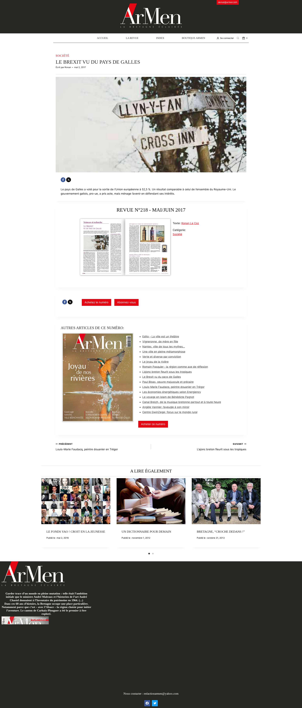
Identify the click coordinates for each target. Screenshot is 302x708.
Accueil (102, 38)
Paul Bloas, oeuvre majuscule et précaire (168, 381)
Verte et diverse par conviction (161, 356)
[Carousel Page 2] (153, 553)
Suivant (258, 515)
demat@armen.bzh (227, 2)
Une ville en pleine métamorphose (163, 351)
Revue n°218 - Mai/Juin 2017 (151, 210)
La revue (132, 38)
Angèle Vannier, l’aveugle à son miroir (165, 407)
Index (160, 38)
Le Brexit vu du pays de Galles (161, 376)
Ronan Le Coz (190, 223)
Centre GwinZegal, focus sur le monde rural (169, 412)
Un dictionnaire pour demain (146, 531)
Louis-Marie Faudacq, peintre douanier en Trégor (173, 387)
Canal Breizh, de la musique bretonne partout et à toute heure (181, 402)
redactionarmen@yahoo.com (161, 693)
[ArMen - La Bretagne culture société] (151, 15)
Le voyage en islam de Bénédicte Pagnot (168, 397)
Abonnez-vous (126, 302)
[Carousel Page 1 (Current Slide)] (149, 553)
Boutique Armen (193, 38)
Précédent (43, 515)
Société (62, 55)
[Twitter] (155, 703)
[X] (68, 179)
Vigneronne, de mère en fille (160, 341)
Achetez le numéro (96, 302)
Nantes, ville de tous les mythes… (163, 346)
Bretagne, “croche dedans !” (221, 531)
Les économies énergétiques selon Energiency (171, 392)
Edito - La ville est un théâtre (160, 336)
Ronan (68, 67)
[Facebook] (63, 179)
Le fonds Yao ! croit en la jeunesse (75, 531)
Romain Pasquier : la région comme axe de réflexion (175, 366)
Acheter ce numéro (153, 424)
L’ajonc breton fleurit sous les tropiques (167, 371)
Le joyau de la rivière (155, 361)
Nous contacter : (133, 693)
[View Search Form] (238, 38)
